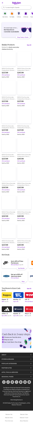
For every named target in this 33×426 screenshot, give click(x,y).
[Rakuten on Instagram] (4, 382)
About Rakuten (24, 421)
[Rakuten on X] (16, 382)
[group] (9, 65)
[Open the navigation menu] (2, 2)
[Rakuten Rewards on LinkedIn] (29, 382)
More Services (9, 421)
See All (29, 45)
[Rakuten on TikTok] (8, 382)
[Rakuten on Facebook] (12, 382)
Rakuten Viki (9, 414)
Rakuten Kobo (9, 417)
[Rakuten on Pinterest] (25, 382)
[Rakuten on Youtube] (21, 382)
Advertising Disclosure (16, 399)
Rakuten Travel (24, 417)
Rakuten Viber (24, 414)
